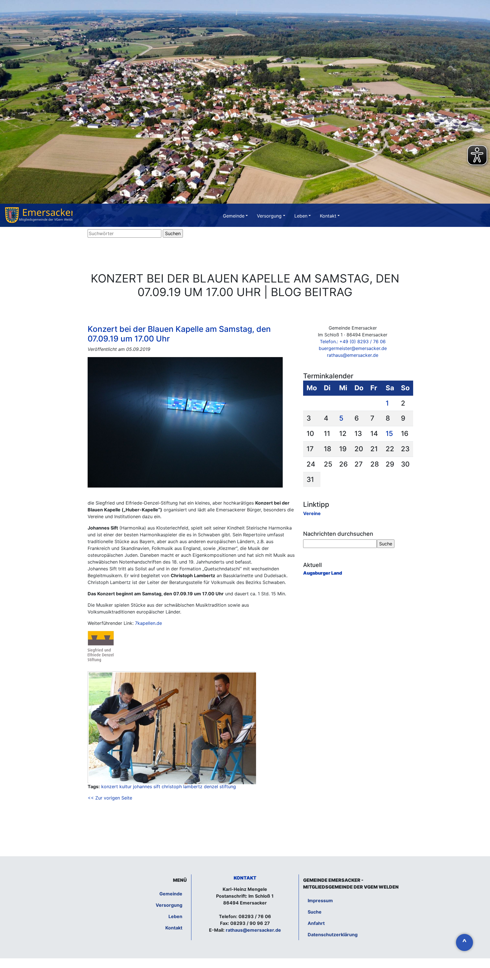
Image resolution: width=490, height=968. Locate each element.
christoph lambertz (182, 786)
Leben (300, 216)
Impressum (320, 900)
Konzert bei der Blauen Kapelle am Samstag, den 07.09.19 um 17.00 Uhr (179, 333)
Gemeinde (233, 216)
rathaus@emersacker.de (352, 355)
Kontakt (328, 216)
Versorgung (269, 216)
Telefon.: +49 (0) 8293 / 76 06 (353, 341)
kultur (125, 786)
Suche (315, 912)
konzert (109, 786)
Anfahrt (316, 923)
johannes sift (146, 786)
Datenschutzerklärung (333, 934)
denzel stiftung (220, 786)
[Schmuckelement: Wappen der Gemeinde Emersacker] (39, 215)
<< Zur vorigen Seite (110, 798)
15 (389, 433)
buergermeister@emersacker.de (353, 348)
